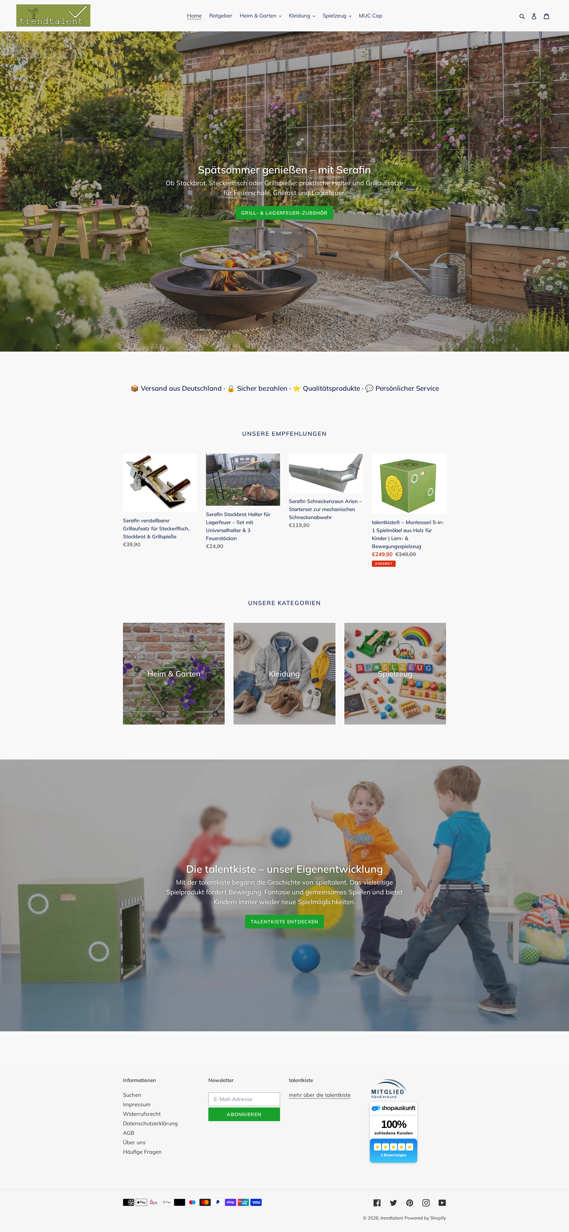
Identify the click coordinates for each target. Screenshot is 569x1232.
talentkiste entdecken (285, 922)
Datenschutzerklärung (150, 1123)
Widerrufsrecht (142, 1113)
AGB (128, 1132)
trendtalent (392, 1218)
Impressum (137, 1104)
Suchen (132, 1094)
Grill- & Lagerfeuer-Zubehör (284, 213)
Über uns (134, 1142)
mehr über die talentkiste (320, 1094)
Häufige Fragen (142, 1151)
